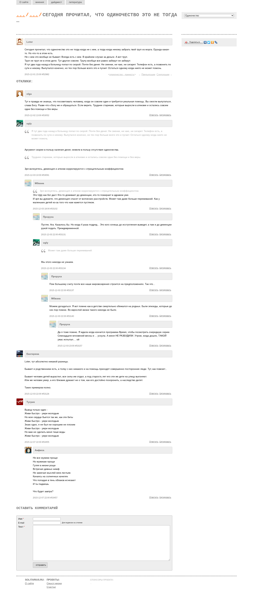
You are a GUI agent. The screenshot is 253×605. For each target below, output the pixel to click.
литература (75, 2)
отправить (41, 565)
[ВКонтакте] (205, 42)
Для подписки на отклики (72, 523)
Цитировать (165, 115)
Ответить (153, 115)
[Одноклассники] (212, 42)
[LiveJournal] (216, 42)
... (20, 15)
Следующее (163, 74)
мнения (39, 2)
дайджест (56, 2)
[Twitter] (209, 42)
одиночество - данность (121, 74)
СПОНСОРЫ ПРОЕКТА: (102, 580)
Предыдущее (148, 74)
